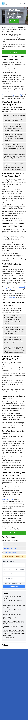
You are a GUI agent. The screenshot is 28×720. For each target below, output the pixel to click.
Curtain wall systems (10, 552)
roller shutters (11, 297)
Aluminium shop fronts (11, 544)
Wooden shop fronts (10, 548)
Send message (14, 587)
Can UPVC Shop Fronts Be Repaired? (13, 630)
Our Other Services (8, 638)
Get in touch (14, 21)
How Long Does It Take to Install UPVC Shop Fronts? (12, 611)
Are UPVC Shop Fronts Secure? (12, 614)
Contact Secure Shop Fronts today (12, 95)
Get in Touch (14, 52)
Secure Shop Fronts (7, 499)
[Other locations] (20, 3)
